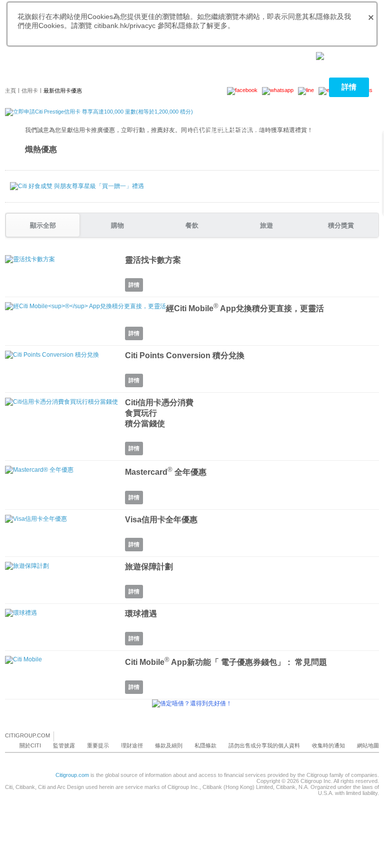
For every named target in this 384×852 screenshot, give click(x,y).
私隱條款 (205, 745)
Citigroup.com (72, 775)
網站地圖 (368, 745)
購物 (117, 225)
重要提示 (98, 745)
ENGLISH (86, 56)
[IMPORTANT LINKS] (341, 55)
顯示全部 (43, 225)
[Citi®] (17, 72)
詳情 (349, 87)
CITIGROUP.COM (27, 735)
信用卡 (30, 91)
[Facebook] (62, 735)
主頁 (10, 91)
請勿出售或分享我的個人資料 (264, 745)
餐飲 (192, 225)
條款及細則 (168, 745)
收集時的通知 (328, 745)
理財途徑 (132, 745)
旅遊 (266, 225)
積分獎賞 (341, 225)
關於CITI (30, 745)
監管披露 (64, 745)
